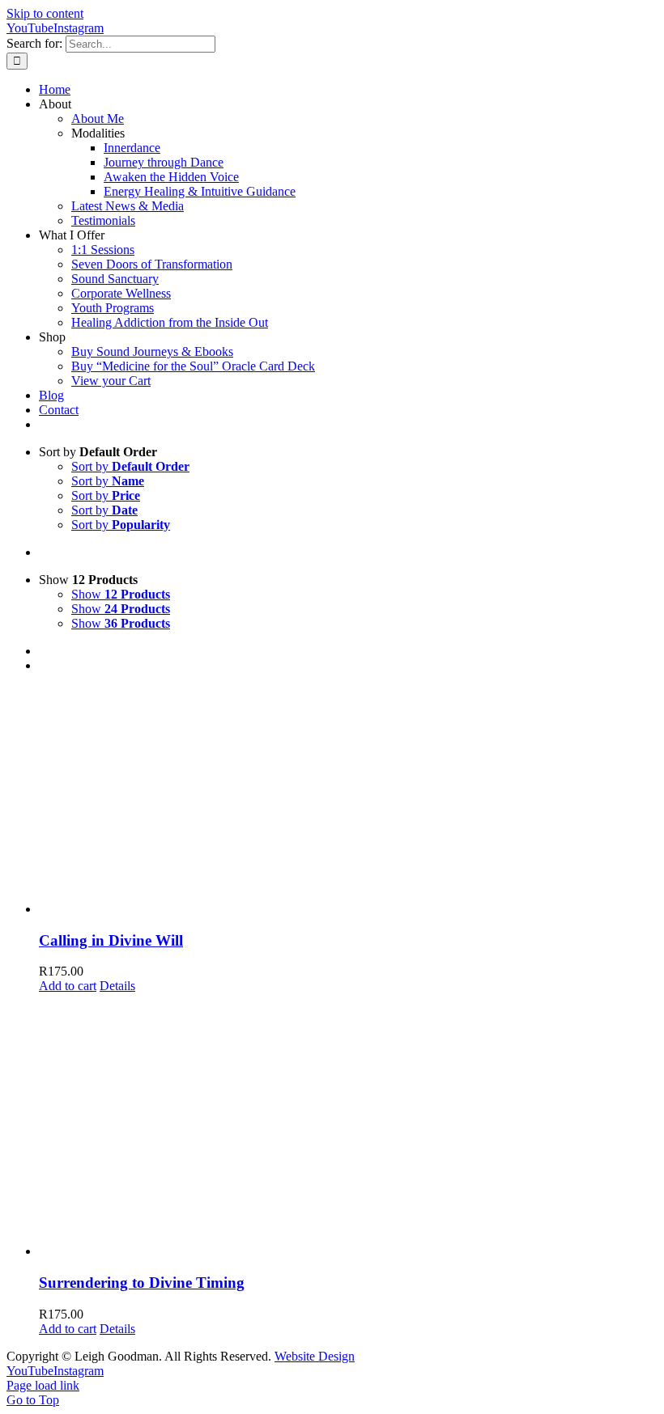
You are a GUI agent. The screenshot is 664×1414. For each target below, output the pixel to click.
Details (117, 986)
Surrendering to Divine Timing (142, 1282)
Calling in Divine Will (111, 940)
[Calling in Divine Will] (348, 801)
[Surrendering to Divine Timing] (348, 1126)
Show (120, 594)
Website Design (315, 1356)
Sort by (130, 466)
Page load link (42, 1385)
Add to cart (67, 986)
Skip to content (44, 13)
